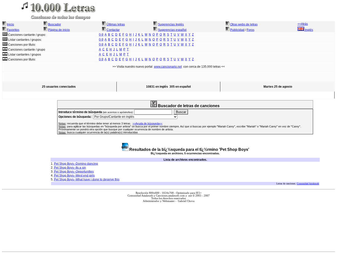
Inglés (308, 30)
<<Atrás (303, 24)
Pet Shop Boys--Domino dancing (76, 163)
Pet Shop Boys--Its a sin (70, 167)
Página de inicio (59, 30)
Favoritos (13, 30)
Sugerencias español (172, 30)
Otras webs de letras (244, 24)
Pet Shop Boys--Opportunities (74, 171)
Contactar (113, 30)
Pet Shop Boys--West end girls (74, 175)
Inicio (10, 24)
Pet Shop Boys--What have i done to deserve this (86, 179)
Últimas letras (116, 24)
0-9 (101, 34)
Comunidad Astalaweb (308, 183)
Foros (250, 30)
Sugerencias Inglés (171, 24)
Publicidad (237, 30)
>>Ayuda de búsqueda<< (147, 123)
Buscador (54, 24)
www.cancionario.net (168, 66)
